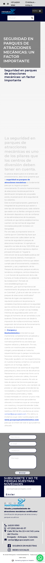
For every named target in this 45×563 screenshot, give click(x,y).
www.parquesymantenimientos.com (21, 420)
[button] (35, 10)
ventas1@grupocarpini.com (15, 414)
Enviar (22, 473)
